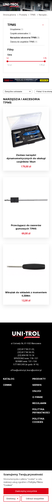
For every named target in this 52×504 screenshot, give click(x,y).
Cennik (7, 385)
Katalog (8, 379)
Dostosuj (10, 498)
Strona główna (9, 15)
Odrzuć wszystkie (35, 498)
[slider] (7, 61)
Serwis (37, 385)
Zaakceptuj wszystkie (26, 491)
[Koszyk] (39, 5)
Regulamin (39, 403)
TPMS (32, 15)
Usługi (36, 391)
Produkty (23, 15)
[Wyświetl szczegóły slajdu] (26, 80)
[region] (26, 487)
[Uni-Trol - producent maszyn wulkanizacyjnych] (14, 5)
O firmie (37, 397)
